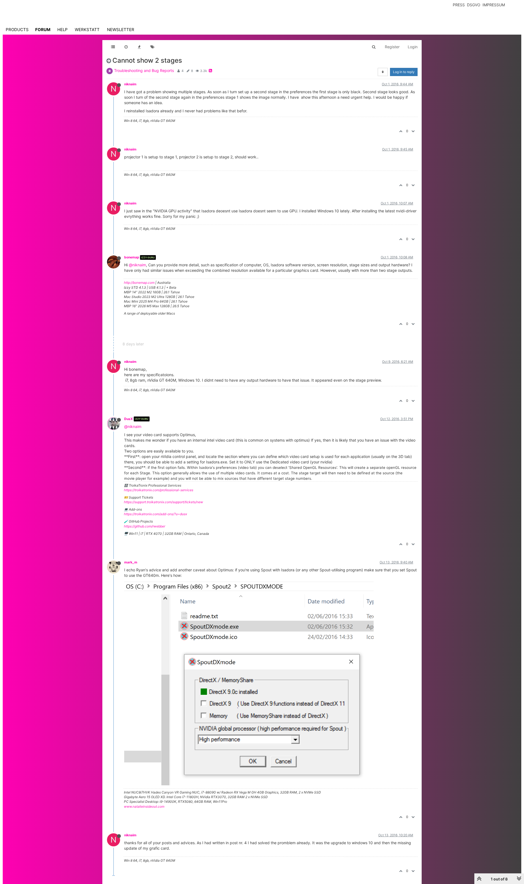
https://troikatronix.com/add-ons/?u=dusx (155, 514)
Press (459, 4)
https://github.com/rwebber (144, 526)
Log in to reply (404, 72)
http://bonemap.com (139, 282)
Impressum (494, 4)
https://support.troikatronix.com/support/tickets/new (163, 502)
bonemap (131, 257)
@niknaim (137, 265)
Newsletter (120, 29)
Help (62, 29)
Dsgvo (473, 4)
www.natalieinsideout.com (144, 806)
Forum (42, 29)
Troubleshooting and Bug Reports (144, 70)
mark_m (130, 562)
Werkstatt (87, 29)
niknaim (130, 84)
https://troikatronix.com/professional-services (158, 490)
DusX (128, 419)
